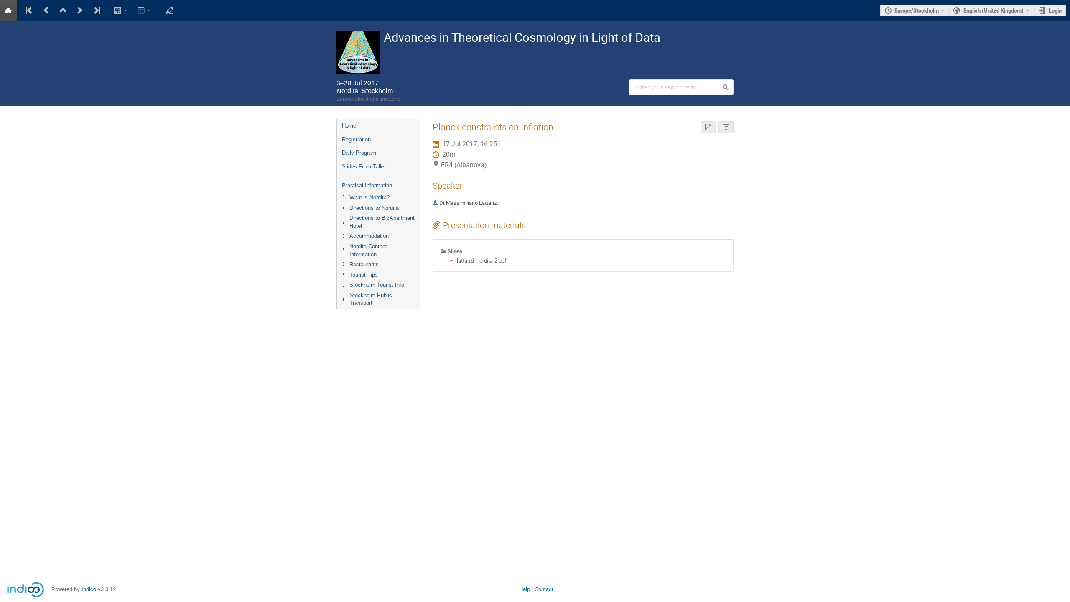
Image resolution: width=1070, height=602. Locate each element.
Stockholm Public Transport (370, 299)
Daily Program (359, 153)
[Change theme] (145, 10)
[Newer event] (79, 10)
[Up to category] (63, 10)
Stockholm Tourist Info (376, 285)
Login (1055, 10)
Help (524, 589)
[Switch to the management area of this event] (169, 10)
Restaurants (364, 264)
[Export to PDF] (708, 127)
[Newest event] (96, 10)
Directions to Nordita (374, 208)
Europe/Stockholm (916, 10)
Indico (89, 589)
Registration (356, 139)
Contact (544, 589)
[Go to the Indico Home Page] (8, 10)
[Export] (121, 10)
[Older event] (46, 10)
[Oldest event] (29, 10)
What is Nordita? (369, 197)
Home (349, 125)
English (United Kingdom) (993, 10)
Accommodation (369, 236)
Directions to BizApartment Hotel (382, 222)
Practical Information (367, 185)
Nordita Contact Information (368, 250)
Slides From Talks (364, 166)
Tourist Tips (363, 275)
